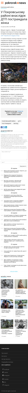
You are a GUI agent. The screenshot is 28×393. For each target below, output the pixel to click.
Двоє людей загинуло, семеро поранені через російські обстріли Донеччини (15, 206)
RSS (5, 382)
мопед (16, 123)
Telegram (20, 111)
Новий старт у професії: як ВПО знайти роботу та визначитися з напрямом (15, 236)
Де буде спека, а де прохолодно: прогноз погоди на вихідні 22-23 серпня (14, 247)
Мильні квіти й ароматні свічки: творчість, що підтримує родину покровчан (15, 171)
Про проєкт (5, 353)
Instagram (6, 375)
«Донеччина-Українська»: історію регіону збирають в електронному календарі (14, 256)
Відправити (23, 166)
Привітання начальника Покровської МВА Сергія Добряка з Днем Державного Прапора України (15, 229)
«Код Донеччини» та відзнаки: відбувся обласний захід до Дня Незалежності (13, 201)
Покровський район (7, 7)
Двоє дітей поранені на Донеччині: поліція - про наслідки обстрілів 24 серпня (14, 185)
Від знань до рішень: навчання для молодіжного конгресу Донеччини (12, 181)
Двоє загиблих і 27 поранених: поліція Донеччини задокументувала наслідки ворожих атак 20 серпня (13, 261)
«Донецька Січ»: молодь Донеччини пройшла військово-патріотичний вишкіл (15, 220)
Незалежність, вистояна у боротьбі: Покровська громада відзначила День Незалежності (13, 196)
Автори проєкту (6, 359)
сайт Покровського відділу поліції (10, 35)
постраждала (6, 123)
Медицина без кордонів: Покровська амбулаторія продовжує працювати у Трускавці (13, 176)
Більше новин (14, 271)
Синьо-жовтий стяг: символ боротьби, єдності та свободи (15, 251)
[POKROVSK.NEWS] (15, 2)
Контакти (4, 356)
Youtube (6, 379)
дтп (19, 121)
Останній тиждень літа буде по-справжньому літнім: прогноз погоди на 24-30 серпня (15, 216)
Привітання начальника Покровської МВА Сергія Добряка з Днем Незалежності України (15, 210)
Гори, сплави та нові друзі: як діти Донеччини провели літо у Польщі (15, 266)
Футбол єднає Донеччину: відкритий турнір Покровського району (14, 190)
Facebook (6, 369)
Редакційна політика (7, 362)
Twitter (6, 372)
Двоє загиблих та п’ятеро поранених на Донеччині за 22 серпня (14, 224)
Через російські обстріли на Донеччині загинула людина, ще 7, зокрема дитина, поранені (14, 241)
